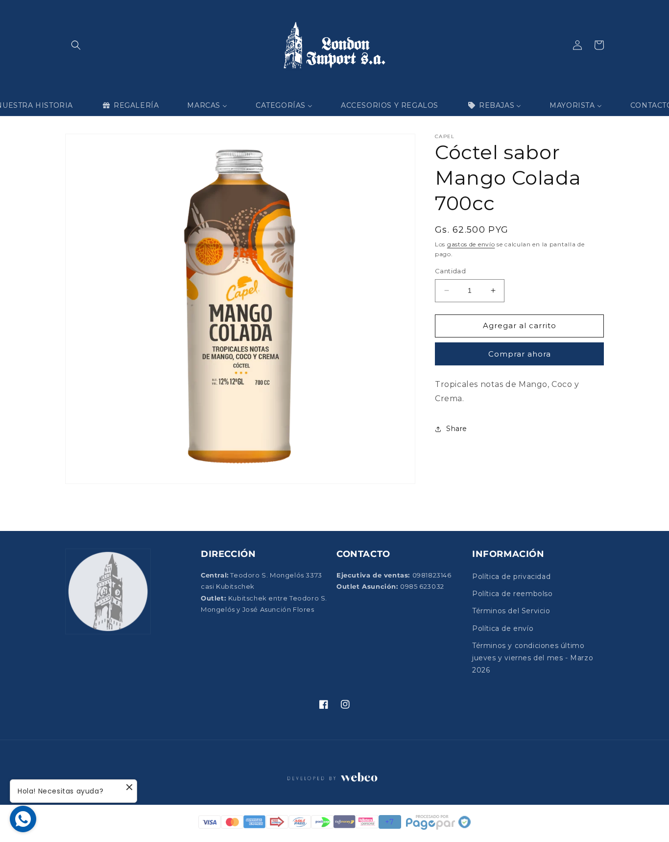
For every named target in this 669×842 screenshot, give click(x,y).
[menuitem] (130, 105)
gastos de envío (471, 244)
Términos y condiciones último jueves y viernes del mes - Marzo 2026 (532, 657)
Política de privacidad (511, 576)
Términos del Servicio (511, 610)
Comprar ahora (519, 354)
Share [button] (456, 428)
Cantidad (450, 271)
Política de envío (502, 628)
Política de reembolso (512, 593)
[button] (76, 45)
